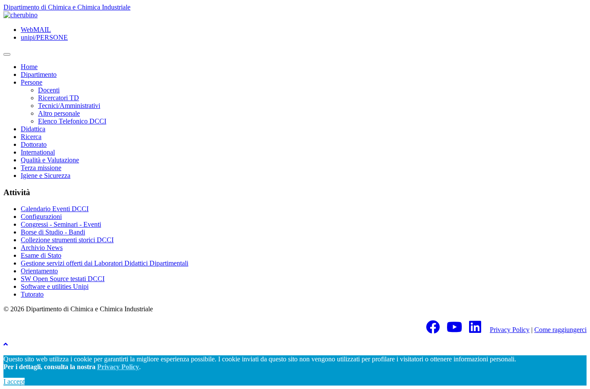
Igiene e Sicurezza (45, 175)
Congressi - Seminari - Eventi (61, 224)
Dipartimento (39, 74)
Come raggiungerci (560, 329)
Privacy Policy (510, 329)
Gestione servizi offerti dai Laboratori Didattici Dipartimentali (104, 263)
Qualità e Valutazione (50, 160)
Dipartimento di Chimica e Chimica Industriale (66, 7)
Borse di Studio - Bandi (53, 232)
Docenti (49, 90)
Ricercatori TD (58, 97)
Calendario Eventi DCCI (55, 208)
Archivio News (42, 247)
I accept (14, 381)
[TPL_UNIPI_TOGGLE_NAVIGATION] (6, 54)
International (38, 152)
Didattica (33, 129)
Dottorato (34, 144)
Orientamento (39, 271)
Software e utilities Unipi (55, 286)
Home (29, 66)
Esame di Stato (41, 255)
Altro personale (59, 113)
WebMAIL (36, 29)
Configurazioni (41, 216)
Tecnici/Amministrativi (69, 105)
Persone (31, 82)
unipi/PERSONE (44, 37)
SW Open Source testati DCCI (63, 278)
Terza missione (41, 167)
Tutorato (32, 294)
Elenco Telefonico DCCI (72, 121)
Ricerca (31, 136)
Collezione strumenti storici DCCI (67, 240)
